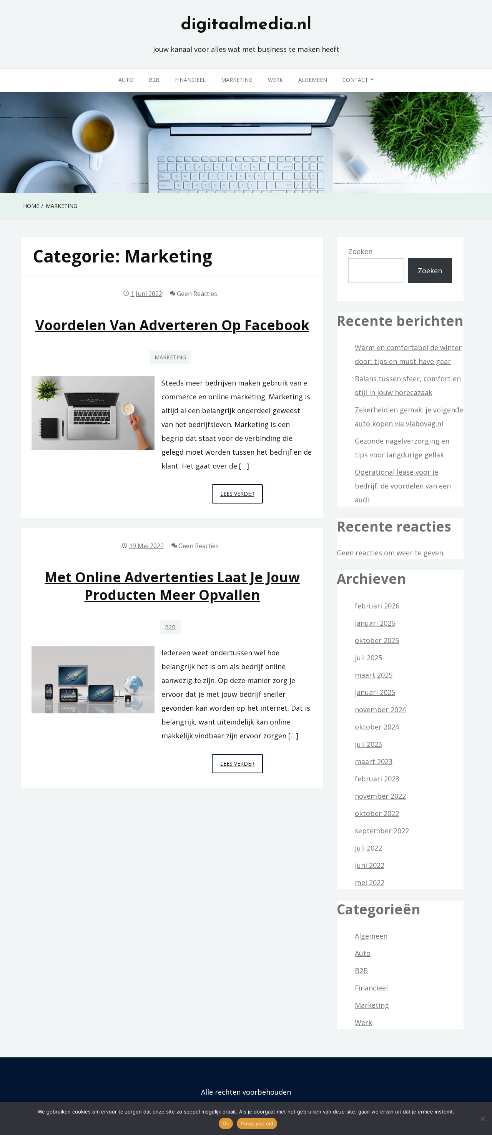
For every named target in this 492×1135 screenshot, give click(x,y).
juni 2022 (369, 865)
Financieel (190, 79)
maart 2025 (373, 675)
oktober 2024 (377, 726)
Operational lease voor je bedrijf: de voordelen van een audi (403, 485)
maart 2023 (373, 761)
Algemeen (312, 79)
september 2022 (382, 830)
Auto (125, 79)
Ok (226, 1123)
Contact (355, 79)
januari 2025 (375, 692)
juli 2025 (368, 657)
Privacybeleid (257, 1123)
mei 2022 (369, 882)
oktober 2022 (377, 813)
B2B (154, 79)
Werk (275, 79)
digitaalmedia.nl (246, 25)
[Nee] (482, 1118)
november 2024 (380, 709)
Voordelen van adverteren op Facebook (172, 325)
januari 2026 (375, 623)
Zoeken (360, 251)
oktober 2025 (377, 640)
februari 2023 (377, 778)
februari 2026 (377, 605)
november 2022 (380, 796)
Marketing (237, 79)
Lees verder (241, 497)
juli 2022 (368, 847)
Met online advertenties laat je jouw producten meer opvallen (172, 585)
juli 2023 (368, 744)
